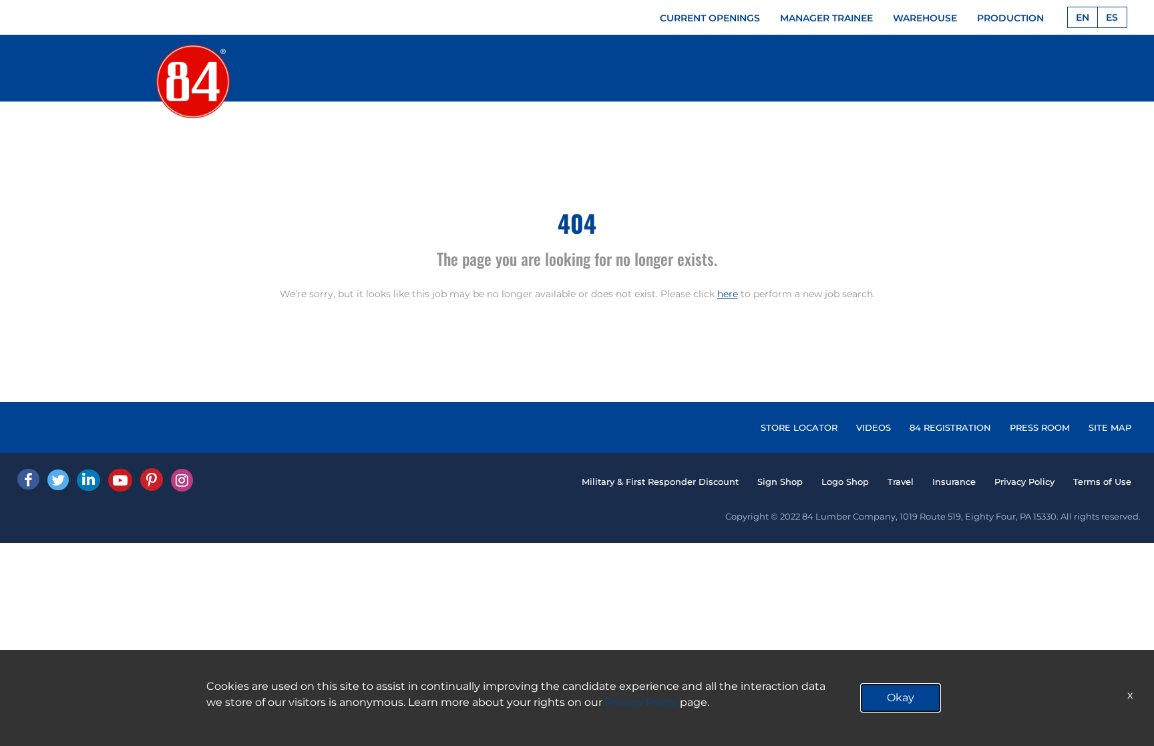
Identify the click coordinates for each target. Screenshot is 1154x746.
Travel (901, 481)
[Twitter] (58, 480)
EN (1082, 17)
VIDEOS (873, 427)
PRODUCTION (1010, 18)
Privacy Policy (1024, 481)
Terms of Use (1102, 481)
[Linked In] (88, 480)
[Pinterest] (151, 479)
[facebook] (28, 479)
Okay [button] (900, 697)
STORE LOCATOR (799, 427)
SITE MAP (1110, 427)
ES (1112, 17)
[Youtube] (120, 480)
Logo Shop (845, 481)
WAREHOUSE (925, 18)
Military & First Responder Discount (660, 481)
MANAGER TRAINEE (826, 18)
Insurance (954, 481)
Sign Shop (780, 481)
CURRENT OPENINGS (710, 18)
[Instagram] (182, 480)
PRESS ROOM (1040, 427)
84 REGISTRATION (950, 427)
